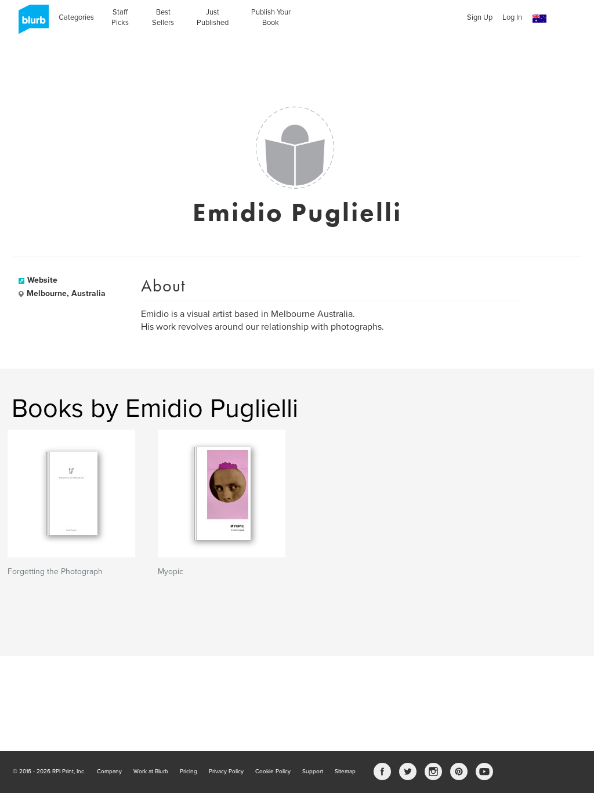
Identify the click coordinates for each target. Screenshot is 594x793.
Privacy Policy (226, 771)
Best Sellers (163, 17)
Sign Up (479, 17)
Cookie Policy (273, 771)
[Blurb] (30, 23)
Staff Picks (120, 17)
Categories (76, 17)
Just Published (213, 17)
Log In (512, 17)
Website (42, 280)
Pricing (188, 771)
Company (109, 771)
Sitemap (345, 771)
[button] (539, 19)
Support (312, 771)
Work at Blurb (150, 771)
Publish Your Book (271, 17)
